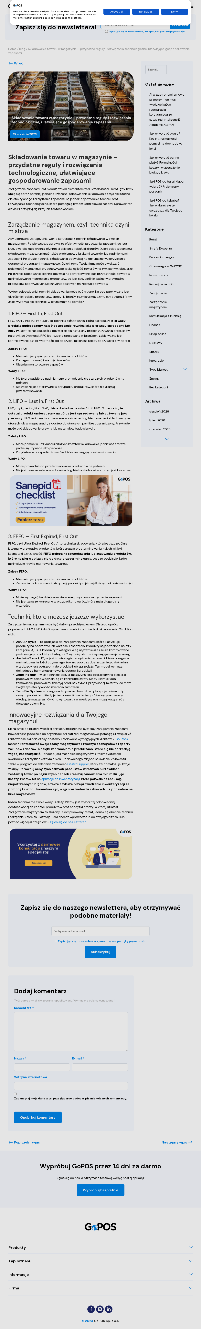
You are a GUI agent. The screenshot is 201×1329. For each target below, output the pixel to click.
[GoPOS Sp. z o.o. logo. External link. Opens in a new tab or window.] (17, 5)
